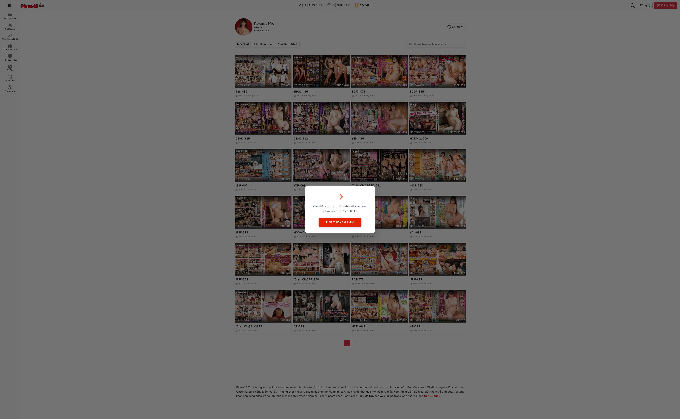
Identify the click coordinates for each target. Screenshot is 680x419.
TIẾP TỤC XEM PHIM (340, 222)
